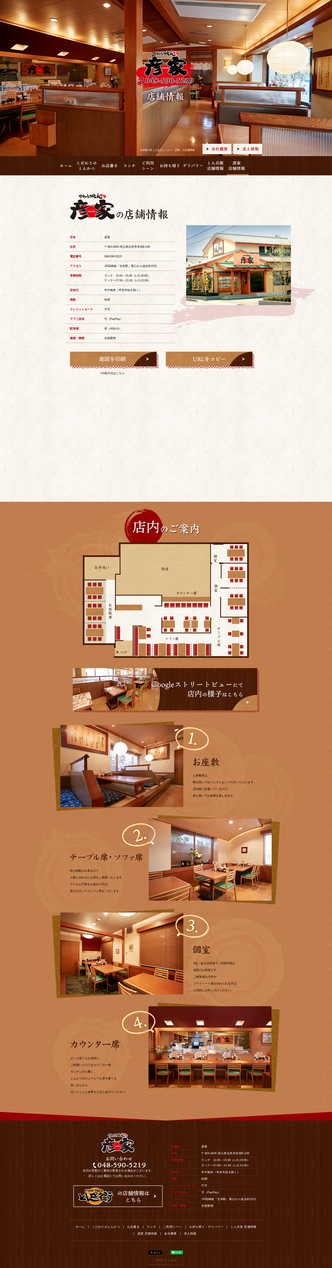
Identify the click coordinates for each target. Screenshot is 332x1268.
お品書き (133, 1226)
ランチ (151, 1226)
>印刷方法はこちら (112, 373)
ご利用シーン (172, 1226)
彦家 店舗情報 (147, 1233)
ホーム (80, 1226)
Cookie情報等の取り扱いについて (166, 1264)
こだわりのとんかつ (106, 1226)
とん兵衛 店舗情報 (243, 1226)
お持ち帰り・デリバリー (206, 1226)
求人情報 (190, 1233)
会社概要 (170, 1233)
